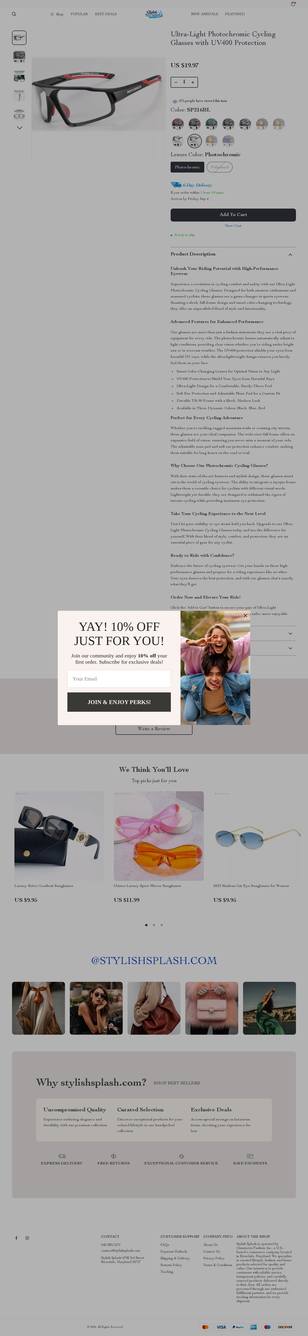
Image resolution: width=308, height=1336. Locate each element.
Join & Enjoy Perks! (119, 702)
